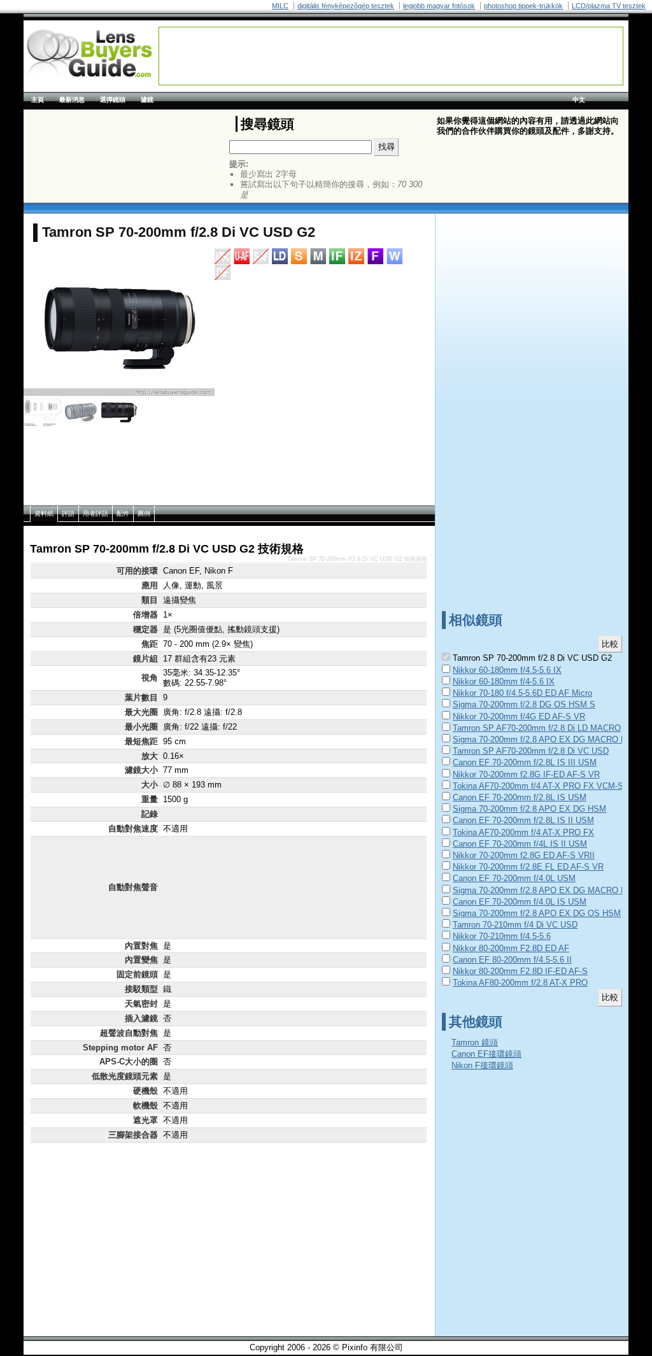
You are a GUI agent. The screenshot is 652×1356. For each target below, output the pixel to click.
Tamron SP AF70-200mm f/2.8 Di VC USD (531, 751)
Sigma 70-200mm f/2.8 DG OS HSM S (524, 704)
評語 (68, 513)
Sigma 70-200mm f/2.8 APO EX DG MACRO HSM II (550, 739)
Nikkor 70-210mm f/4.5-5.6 (502, 936)
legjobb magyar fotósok (439, 6)
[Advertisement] (391, 56)
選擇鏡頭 (112, 99)
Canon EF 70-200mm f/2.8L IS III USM (525, 762)
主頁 (37, 99)
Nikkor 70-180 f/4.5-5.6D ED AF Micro (522, 693)
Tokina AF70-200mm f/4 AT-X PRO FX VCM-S (538, 786)
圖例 (144, 513)
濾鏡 (147, 99)
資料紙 (43, 513)
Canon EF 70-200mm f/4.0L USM (514, 878)
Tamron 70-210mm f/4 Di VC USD (515, 924)
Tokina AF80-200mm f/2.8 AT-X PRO (520, 982)
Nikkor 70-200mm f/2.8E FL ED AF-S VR (528, 867)
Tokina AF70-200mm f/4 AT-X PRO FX (523, 832)
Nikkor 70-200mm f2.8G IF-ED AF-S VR (526, 774)
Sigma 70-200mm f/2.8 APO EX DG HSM (529, 809)
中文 (578, 99)
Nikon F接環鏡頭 (482, 1065)
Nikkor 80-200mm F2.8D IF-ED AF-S (520, 971)
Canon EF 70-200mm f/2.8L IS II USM (523, 820)
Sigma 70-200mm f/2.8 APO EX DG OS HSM (537, 913)
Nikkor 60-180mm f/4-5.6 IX (504, 681)
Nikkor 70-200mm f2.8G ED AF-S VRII (524, 855)
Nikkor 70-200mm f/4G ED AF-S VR (519, 716)
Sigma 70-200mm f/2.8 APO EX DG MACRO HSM (546, 890)
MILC (280, 6)
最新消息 (72, 99)
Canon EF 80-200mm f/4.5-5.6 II (512, 959)
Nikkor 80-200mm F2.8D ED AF (511, 948)
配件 (123, 513)
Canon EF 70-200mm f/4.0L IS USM (519, 902)
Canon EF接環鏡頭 (486, 1054)
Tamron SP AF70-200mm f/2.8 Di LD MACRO (537, 728)
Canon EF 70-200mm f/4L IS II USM (520, 844)
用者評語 (95, 513)
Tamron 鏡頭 (474, 1042)
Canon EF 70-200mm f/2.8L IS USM (519, 797)
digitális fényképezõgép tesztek (345, 6)
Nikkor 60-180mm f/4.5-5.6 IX (507, 670)
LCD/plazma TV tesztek (609, 6)
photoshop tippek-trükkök (523, 6)
